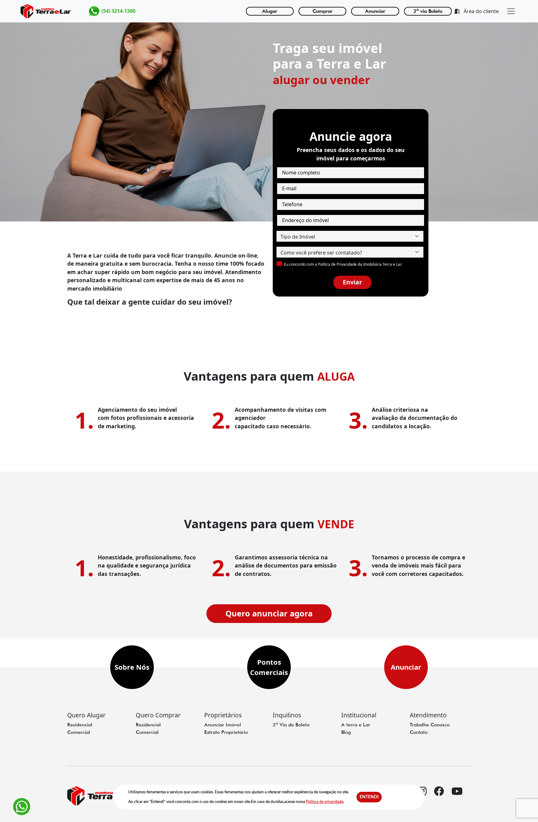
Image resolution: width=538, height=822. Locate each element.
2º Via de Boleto (291, 725)
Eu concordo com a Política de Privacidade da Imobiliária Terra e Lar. (343, 264)
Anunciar (375, 11)
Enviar (352, 282)
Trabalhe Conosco (430, 725)
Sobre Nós (132, 667)
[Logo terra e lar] (46, 11)
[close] (511, 11)
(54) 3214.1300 (117, 10)
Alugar (269, 11)
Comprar (323, 11)
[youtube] (457, 796)
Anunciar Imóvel (222, 725)
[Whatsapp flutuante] (21, 806)
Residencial (79, 725)
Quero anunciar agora (269, 613)
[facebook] (439, 796)
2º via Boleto (427, 11)
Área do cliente (480, 11)
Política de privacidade (324, 802)
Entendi (369, 797)
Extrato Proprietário (226, 732)
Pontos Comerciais (269, 667)
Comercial (78, 732)
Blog (346, 732)
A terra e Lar (355, 725)
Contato (418, 732)
